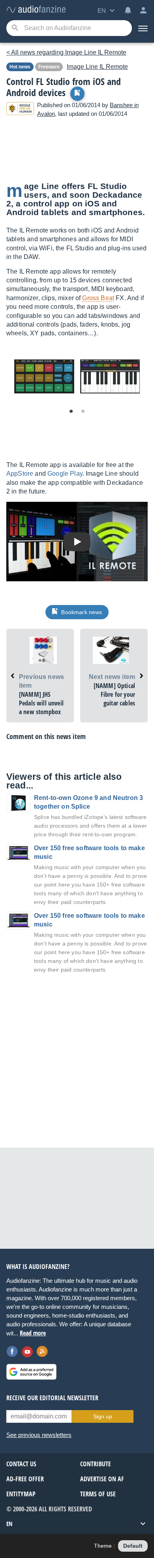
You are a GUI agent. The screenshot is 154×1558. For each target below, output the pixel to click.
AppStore (19, 473)
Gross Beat (98, 298)
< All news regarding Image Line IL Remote (66, 52)
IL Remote (97, 66)
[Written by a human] (20, 109)
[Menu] (143, 28)
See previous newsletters (38, 1434)
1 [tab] (71, 412)
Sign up (102, 1416)
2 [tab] (83, 412)
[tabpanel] (44, 376)
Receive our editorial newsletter (52, 1398)
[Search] (14, 28)
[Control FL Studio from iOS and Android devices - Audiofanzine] (36, 10)
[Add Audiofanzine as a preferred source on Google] (31, 1372)
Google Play (65, 473)
